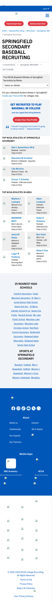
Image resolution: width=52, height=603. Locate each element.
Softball (26, 369)
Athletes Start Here (37, 23)
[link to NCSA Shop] (37, 437)
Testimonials (15, 429)
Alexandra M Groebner (22, 158)
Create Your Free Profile (26, 119)
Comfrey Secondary (23, 293)
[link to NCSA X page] (34, 408)
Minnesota (31, 31)
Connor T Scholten (20, 179)
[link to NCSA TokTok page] (23, 408)
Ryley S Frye (42, 250)
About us (13, 422)
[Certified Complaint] (40, 561)
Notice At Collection (26, 588)
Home (4, 31)
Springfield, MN (43, 31)
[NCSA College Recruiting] (25, 15)
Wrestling (35, 377)
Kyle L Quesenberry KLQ (22, 147)
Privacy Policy (26, 583)
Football (27, 364)
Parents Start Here (14, 23)
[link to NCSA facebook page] (13, 408)
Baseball (18, 364)
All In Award (37, 429)
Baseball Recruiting (16, 31)
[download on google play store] (11, 484)
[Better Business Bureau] (12, 561)
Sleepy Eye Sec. (21, 306)
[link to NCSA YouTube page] (29, 408)
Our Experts (14, 435)
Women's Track (31, 373)
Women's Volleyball (21, 377)
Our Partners (15, 442)
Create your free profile (13, 95)
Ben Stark (41, 234)
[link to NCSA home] (26, 401)
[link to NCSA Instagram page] (18, 408)
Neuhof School (25, 315)
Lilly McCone (17, 168)
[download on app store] (11, 479)
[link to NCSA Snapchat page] (39, 408)
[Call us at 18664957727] (4, 15)
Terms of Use (26, 579)
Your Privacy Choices (23, 596)
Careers (35, 422)
